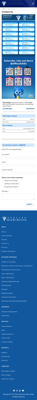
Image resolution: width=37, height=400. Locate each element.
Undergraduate (6, 285)
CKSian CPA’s (5, 338)
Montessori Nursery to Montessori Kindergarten (17, 266)
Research (4, 352)
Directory (4, 247)
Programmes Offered (11, 187)
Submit (29, 204)
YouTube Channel (7, 342)
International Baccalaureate (10, 281)
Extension (4, 360)
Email (4, 162)
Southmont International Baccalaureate (14, 301)
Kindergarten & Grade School (10, 270)
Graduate (4, 289)
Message (5, 191)
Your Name (6, 154)
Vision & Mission (6, 236)
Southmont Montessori (8, 297)
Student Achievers (7, 334)
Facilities (4, 239)
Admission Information (11, 184)
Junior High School (7, 274)
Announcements (6, 326)
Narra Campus (6, 375)
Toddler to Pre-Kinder (8, 262)
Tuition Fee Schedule (11, 180)
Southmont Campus (7, 379)
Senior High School (7, 277)
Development (5, 356)
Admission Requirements (9, 311)
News (3, 330)
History (3, 232)
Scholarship (5, 315)
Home (3, 9)
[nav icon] (33, 3)
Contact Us (5, 243)
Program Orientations (8, 251)
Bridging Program (7, 293)
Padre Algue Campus (8, 371)
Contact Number (7, 170)
